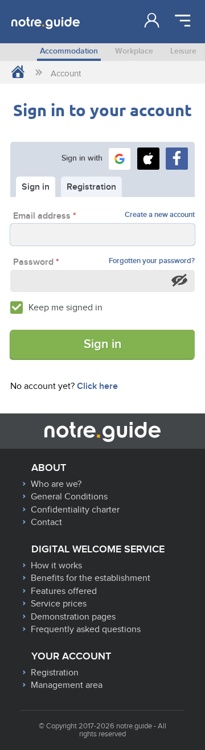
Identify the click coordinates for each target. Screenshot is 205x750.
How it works (56, 565)
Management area (66, 685)
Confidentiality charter (75, 510)
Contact (46, 522)
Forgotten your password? (152, 261)
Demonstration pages (73, 617)
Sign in (102, 344)
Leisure (183, 51)
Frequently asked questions (86, 629)
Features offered (64, 591)
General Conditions (69, 496)
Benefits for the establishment (90, 578)
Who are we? (56, 484)
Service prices (59, 604)
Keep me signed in (65, 307)
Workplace (134, 51)
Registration (55, 672)
